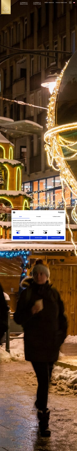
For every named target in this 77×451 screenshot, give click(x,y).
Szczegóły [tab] (38, 216)
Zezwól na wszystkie (55, 237)
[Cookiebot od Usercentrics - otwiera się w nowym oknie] (59, 212)
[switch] (31, 233)
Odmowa (21, 237)
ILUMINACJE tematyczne (37, 3)
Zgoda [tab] (20, 216)
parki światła (49, 2)
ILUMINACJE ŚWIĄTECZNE (24, 3)
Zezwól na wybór (38, 237)
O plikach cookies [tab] (56, 216)
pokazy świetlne (61, 2)
